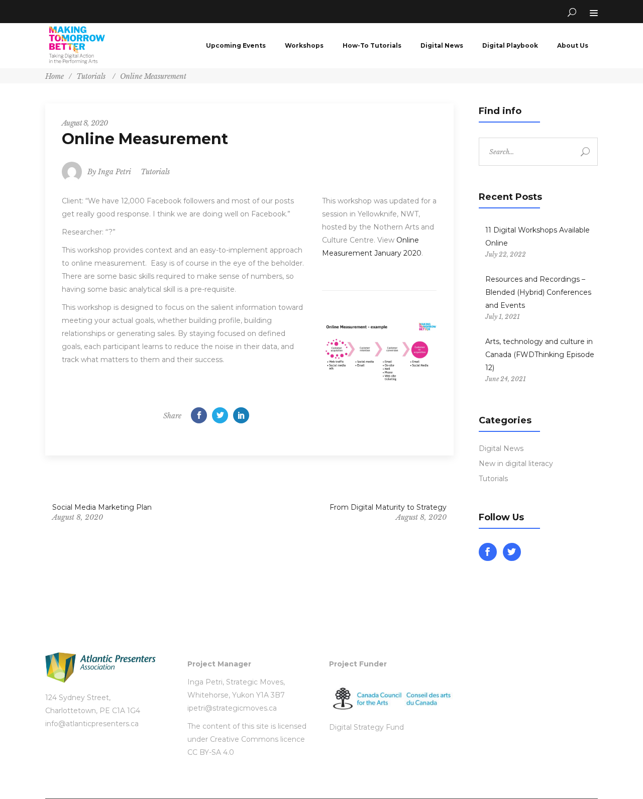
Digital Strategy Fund (366, 727)
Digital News (501, 448)
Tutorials (90, 76)
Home (54, 76)
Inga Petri (114, 171)
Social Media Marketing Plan (102, 507)
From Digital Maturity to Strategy (388, 507)
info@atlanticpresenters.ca (92, 723)
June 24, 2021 (505, 379)
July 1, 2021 (502, 316)
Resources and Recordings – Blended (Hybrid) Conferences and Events (538, 292)
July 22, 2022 (505, 254)
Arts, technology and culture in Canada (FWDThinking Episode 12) (539, 354)
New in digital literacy (516, 463)
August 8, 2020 (85, 123)
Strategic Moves (254, 682)
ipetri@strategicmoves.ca (232, 708)
